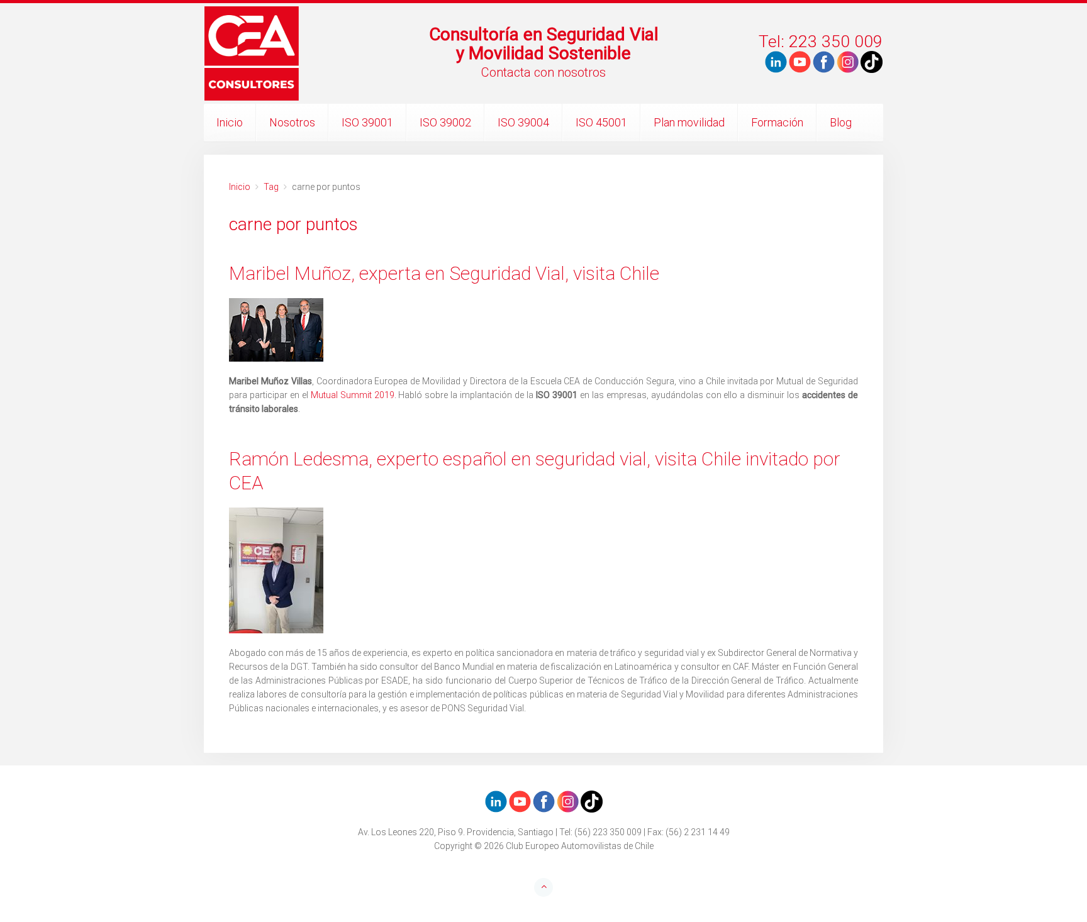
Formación (777, 122)
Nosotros (292, 122)
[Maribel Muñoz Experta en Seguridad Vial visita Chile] (543, 330)
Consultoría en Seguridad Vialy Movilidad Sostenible (544, 44)
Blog (841, 122)
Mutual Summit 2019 (352, 395)
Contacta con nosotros (543, 72)
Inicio (229, 122)
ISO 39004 (523, 122)
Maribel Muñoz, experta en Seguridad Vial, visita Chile (444, 273)
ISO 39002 (445, 122)
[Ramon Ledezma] (543, 570)
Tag (271, 187)
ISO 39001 (367, 122)
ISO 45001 (601, 122)
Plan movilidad (689, 122)
